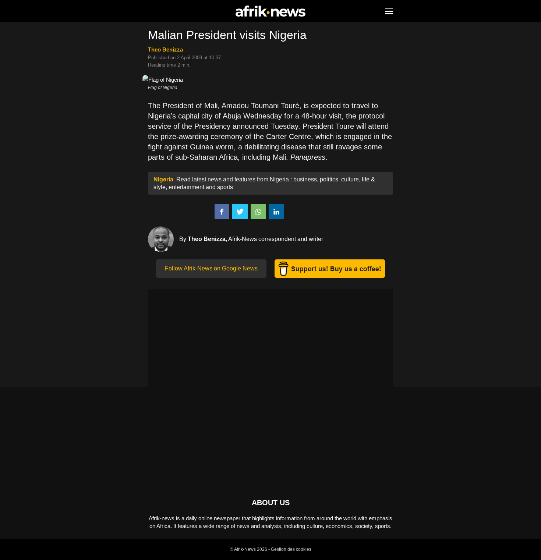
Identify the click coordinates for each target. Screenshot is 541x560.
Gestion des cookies (291, 549)
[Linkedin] (276, 211)
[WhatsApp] (258, 211)
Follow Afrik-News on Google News (211, 268)
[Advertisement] (270, 340)
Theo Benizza (165, 49)
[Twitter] (240, 211)
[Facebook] (222, 211)
